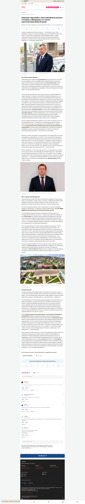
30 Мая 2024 (23, 12)
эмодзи (26, 399)
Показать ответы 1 (25, 390)
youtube (24, 476)
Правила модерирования (26, 447)
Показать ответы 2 (25, 411)
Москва (29, 3)
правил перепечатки (33, 497)
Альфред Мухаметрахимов (50, 352)
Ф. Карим (26, 416)
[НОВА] (52, 7)
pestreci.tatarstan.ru (26, 287)
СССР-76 (25, 427)
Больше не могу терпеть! (29, 394)
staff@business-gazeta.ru (54, 466)
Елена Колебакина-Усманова (27, 352)
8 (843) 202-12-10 (24, 466)
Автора (38, 372)
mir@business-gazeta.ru (40, 468)
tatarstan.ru (25, 194)
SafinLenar (26, 381)
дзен (45, 474)
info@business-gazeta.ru (25, 468)
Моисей (25, 404)
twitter (45, 472)
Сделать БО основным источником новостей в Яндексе (42, 361)
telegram (25, 474)
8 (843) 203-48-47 (39, 466)
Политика (32, 14)
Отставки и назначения (25, 14)
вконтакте (25, 472)
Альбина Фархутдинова (39, 352)
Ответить (33, 390)
